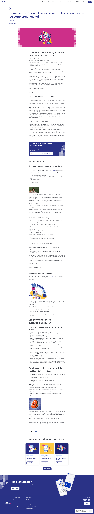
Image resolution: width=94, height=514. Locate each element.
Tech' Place (78, 1)
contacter (57, 423)
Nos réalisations (72, 1)
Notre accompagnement (55, 1)
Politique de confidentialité (31, 506)
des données (15, 507)
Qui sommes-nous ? (16, 497)
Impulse (68, 1)
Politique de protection (17, 506)
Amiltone (54, 170)
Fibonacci (52, 276)
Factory (61, 1)
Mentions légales (29, 504)
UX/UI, (51, 342)
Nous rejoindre (28, 501)
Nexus (64, 1)
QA (48, 342)
